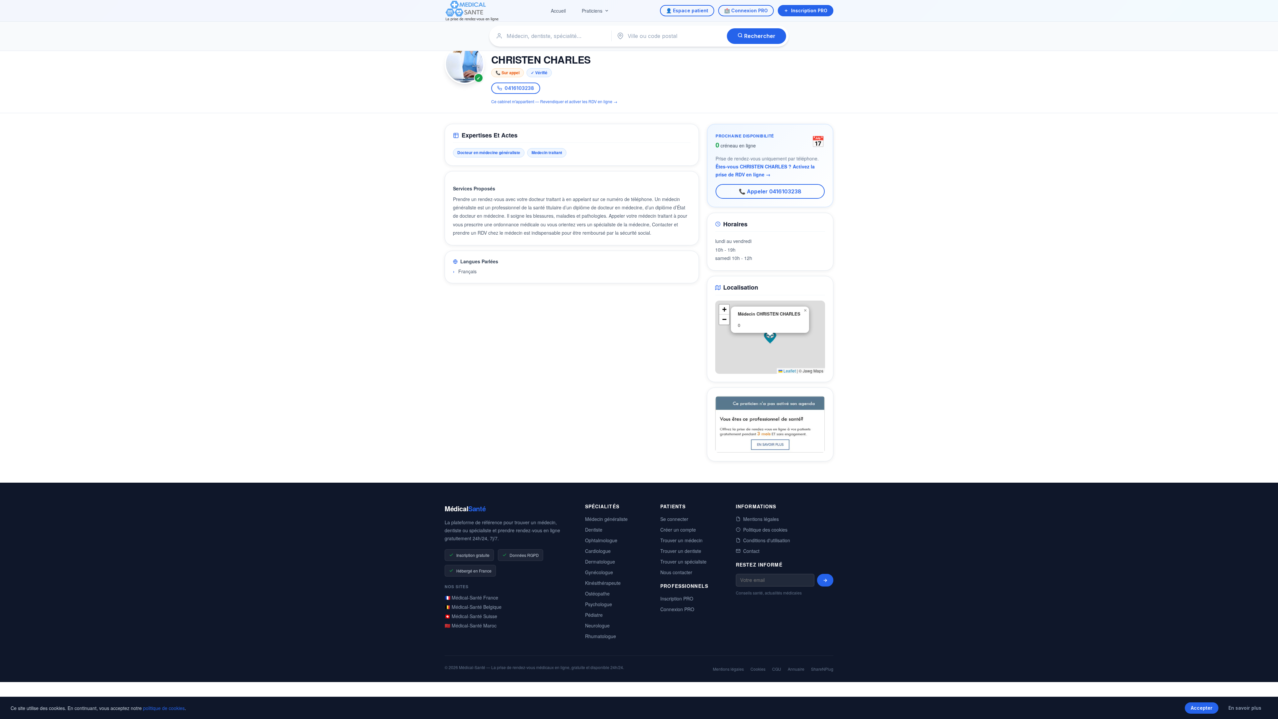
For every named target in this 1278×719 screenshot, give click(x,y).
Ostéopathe (597, 593)
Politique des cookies (765, 529)
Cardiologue (598, 551)
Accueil (558, 10)
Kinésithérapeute (603, 583)
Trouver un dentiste (680, 551)
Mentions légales (761, 519)
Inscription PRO (809, 10)
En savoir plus (1244, 708)
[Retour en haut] (1265, 707)
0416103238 (519, 88)
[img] (770, 337)
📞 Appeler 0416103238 (770, 191)
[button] (770, 337)
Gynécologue (599, 572)
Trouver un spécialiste (683, 561)
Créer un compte (678, 529)
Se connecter (674, 519)
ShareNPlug (822, 669)
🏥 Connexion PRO (746, 10)
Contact (751, 551)
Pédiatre (594, 614)
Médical (465, 508)
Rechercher (759, 36)
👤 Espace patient (687, 10)
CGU (776, 669)
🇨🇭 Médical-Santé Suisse (471, 616)
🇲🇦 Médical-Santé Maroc (471, 625)
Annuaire (796, 669)
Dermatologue (600, 561)
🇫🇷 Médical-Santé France (471, 597)
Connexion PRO (677, 609)
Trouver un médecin (681, 540)
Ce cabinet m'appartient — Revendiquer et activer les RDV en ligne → (554, 101)
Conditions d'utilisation (766, 540)
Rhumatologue (600, 636)
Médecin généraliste (606, 519)
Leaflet (789, 370)
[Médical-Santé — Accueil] (472, 11)
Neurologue (597, 625)
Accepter (1201, 708)
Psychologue (598, 604)
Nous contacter (676, 572)
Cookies (757, 669)
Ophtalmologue (601, 540)
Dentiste (593, 529)
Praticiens (592, 10)
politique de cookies (164, 708)
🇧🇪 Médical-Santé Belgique (473, 606)
